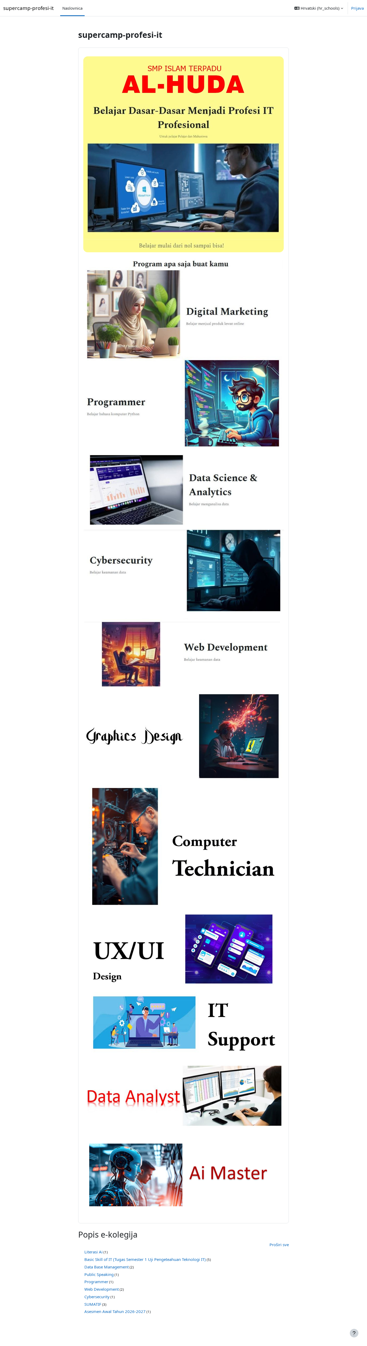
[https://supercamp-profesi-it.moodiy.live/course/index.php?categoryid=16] (183, 1173)
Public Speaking (99, 1274)
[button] (319, 8)
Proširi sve (279, 1244)
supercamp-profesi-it (28, 8)
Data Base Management (106, 1267)
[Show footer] (354, 1333)
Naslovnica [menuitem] (72, 8)
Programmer (96, 1281)
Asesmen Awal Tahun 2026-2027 (115, 1311)
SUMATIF (92, 1304)
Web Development (101, 1289)
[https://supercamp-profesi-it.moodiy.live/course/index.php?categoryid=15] (183, 1096)
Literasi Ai (93, 1251)
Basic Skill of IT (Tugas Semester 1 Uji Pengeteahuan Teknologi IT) (145, 1259)
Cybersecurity (97, 1296)
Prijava (357, 8)
